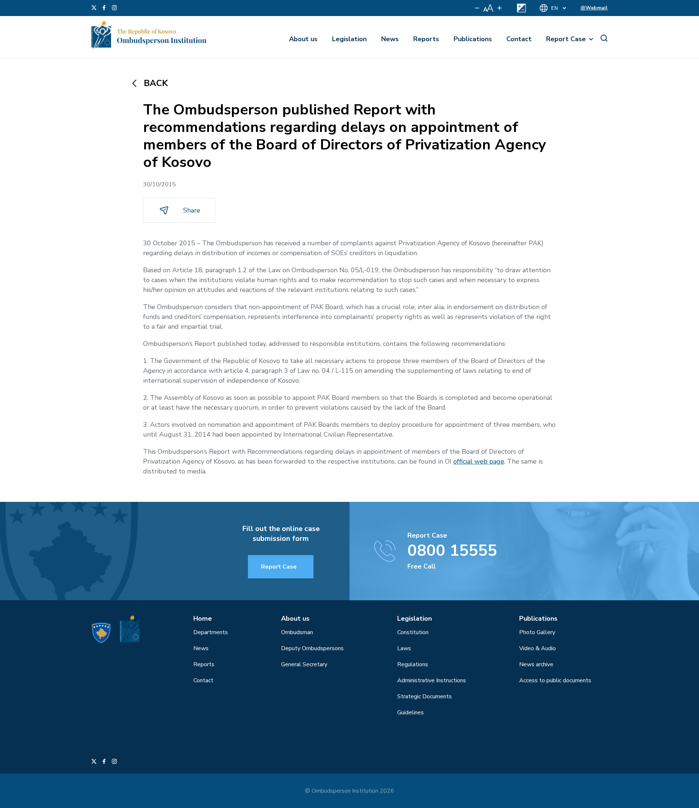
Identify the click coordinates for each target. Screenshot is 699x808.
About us (303, 39)
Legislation (349, 39)
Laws (404, 648)
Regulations (412, 664)
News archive (536, 664)
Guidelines (410, 713)
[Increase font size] (499, 8)
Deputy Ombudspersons (312, 648)
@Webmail (594, 7)
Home (202, 618)
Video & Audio (537, 648)
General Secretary (304, 664)
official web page (478, 461)
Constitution (413, 632)
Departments (210, 632)
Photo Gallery (537, 632)
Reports (426, 39)
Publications (473, 39)
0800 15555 (452, 550)
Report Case (566, 39)
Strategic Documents (424, 696)
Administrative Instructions (431, 680)
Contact (519, 39)
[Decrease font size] (477, 8)
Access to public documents (555, 680)
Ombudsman (297, 632)
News (390, 39)
